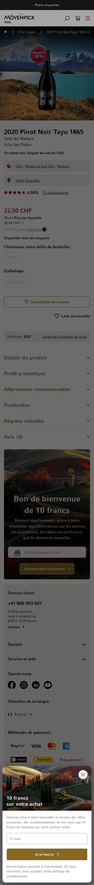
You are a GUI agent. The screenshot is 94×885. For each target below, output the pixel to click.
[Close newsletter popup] (82, 774)
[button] (67, 18)
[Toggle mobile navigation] (87, 18)
